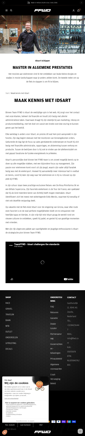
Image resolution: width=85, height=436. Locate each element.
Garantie (54, 318)
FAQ (52, 306)
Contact (71, 297)
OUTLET (9, 331)
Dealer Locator (53, 326)
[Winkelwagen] (78, 10)
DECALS (9, 349)
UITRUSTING (11, 343)
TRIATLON (10, 314)
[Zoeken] (11, 10)
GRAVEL (9, 308)
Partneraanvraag (56, 336)
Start (7, 93)
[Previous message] (3, 2)
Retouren (54, 312)
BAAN (8, 320)
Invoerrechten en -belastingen (56, 348)
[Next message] (81, 2)
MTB (7, 326)
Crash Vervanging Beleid (55, 379)
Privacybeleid (56, 358)
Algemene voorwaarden (56, 366)
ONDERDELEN (12, 337)
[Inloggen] (74, 10)
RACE (8, 303)
